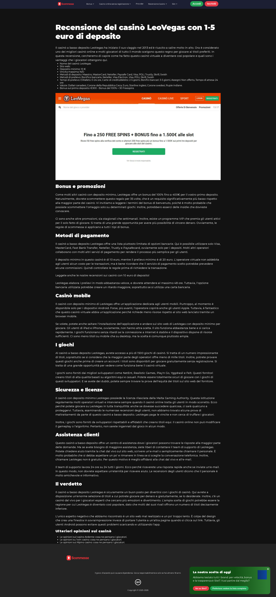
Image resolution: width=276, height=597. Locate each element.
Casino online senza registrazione (114, 4)
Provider (140, 4)
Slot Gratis (156, 10)
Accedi (196, 3)
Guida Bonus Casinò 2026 (80, 10)
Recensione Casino (156, 4)
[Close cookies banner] (268, 569)
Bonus (89, 4)
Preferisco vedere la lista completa (229, 588)
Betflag (145, 10)
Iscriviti (211, 3)
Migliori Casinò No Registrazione (113, 11)
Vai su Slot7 (201, 588)
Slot (174, 4)
